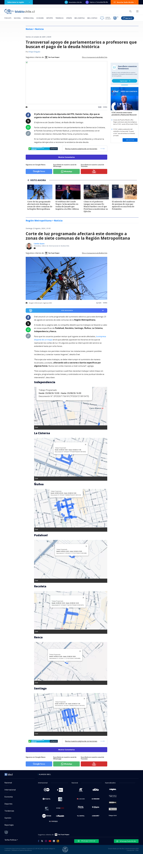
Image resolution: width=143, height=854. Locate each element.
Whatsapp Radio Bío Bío (127, 841)
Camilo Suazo (39, 244)
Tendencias (59, 18)
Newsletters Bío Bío (75, 2)
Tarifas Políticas (11, 840)
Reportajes (9, 825)
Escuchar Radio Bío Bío (125, 2)
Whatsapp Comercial (88, 841)
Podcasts (7, 18)
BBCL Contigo (92, 18)
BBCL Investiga (80, 18)
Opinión (69, 18)
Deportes (49, 18)
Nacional (17, 18)
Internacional (28, 18)
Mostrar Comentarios (66, 157)
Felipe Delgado (34, 52)
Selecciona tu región (15, 2)
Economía (40, 18)
